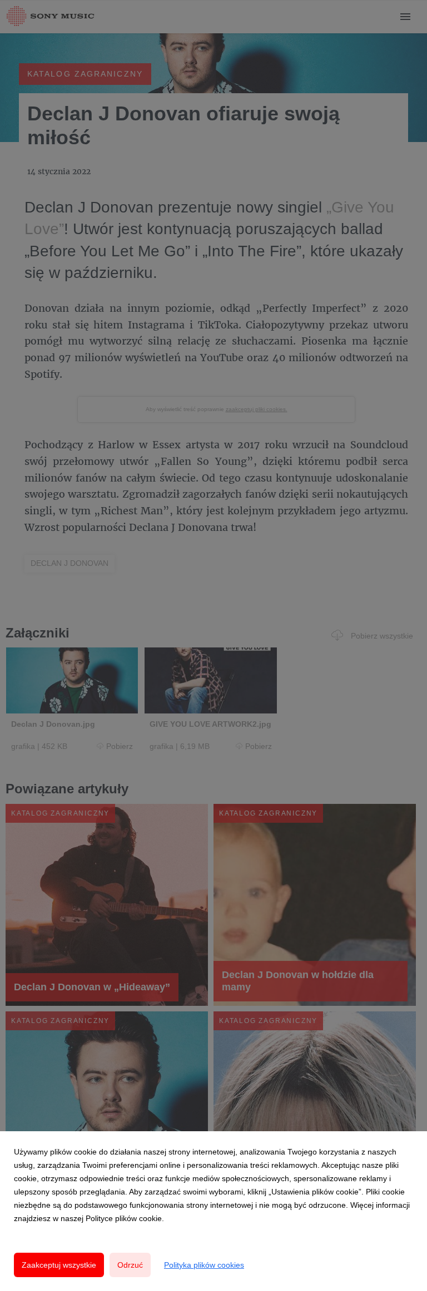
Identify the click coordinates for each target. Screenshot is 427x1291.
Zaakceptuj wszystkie (59, 1264)
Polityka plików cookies (204, 1264)
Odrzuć (130, 1264)
